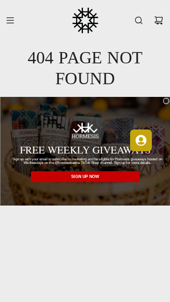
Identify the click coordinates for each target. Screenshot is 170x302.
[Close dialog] (166, 101)
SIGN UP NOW (85, 176)
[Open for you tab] (141, 140)
